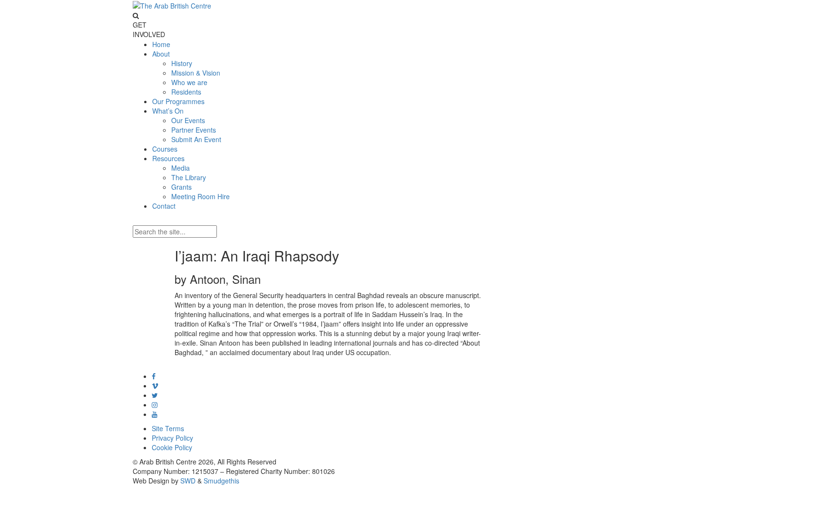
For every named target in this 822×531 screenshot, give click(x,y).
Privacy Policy (172, 438)
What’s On (168, 111)
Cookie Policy (172, 447)
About (161, 53)
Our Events (188, 120)
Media (180, 168)
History (181, 63)
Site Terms (168, 428)
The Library (188, 177)
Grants (181, 187)
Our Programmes (178, 101)
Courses (164, 149)
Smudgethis (221, 480)
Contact (164, 206)
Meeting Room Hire (200, 196)
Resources (168, 158)
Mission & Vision (195, 72)
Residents (186, 92)
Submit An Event (196, 139)
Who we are (189, 82)
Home (161, 44)
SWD (188, 480)
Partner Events (193, 130)
